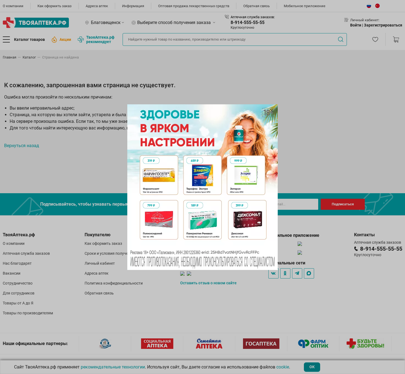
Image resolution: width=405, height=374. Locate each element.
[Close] (272, 110)
